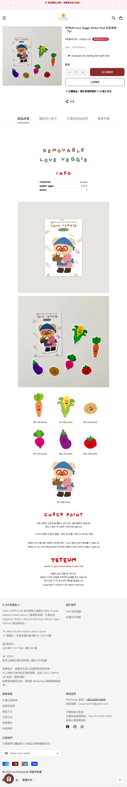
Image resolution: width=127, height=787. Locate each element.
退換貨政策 (8, 705)
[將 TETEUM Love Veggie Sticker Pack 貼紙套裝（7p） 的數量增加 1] (82, 72)
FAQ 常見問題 (73, 611)
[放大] (55, 33)
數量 (67, 64)
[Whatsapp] (82, 726)
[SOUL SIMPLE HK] (63, 18)
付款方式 (7, 717)
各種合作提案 (73, 617)
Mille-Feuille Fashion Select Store (26, 631)
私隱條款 (7, 728)
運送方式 (7, 711)
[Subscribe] (57, 753)
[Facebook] (67, 726)
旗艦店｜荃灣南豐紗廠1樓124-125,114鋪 (28, 635)
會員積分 (7, 722)
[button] (121, 18)
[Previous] (10, 5)
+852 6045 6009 (96, 699)
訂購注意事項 (9, 700)
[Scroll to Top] (120, 769)
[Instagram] (75, 726)
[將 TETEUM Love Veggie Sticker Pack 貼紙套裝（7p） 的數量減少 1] (69, 72)
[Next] (116, 5)
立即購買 (95, 82)
